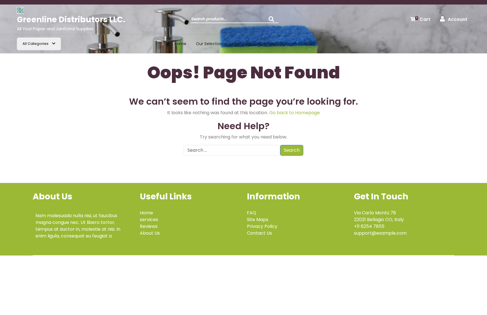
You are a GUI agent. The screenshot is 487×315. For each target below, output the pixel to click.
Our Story (241, 44)
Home (180, 44)
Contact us (271, 44)
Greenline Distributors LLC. (71, 19)
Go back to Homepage (294, 112)
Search (273, 21)
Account (457, 19)
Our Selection (209, 44)
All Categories (36, 43)
